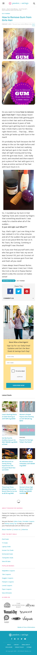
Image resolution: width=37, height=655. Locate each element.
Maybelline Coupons (8, 571)
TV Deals (5, 543)
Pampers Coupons (8, 582)
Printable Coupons (28, 521)
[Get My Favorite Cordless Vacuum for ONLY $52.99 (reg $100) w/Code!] (10, 430)
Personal (22, 437)
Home (3, 9)
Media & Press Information (26, 627)
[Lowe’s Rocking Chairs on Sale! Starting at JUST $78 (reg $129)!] (10, 406)
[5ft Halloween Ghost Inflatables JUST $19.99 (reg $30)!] (27, 453)
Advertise (25, 529)
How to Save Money (12, 9)
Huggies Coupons (7, 578)
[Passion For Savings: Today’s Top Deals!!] (27, 430)
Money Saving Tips (11, 523)
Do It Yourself (23, 9)
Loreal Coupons (7, 585)
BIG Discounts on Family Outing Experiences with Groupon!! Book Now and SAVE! (8, 466)
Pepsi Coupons (7, 589)
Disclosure (9, 647)
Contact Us (16, 529)
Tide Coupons (6, 574)
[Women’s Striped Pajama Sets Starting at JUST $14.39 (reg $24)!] (27, 406)
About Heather (7, 529)
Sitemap (29, 647)
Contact (16, 644)
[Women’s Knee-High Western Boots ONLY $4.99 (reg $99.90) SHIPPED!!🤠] (27, 479)
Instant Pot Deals (8, 550)
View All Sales (6, 561)
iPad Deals (5, 539)
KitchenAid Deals (7, 554)
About (9, 644)
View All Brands (7, 593)
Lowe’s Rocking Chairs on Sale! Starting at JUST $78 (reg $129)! (9, 417)
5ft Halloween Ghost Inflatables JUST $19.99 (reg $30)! (27, 464)
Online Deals (18, 521)
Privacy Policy (19, 647)
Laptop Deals (6, 546)
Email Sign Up (26, 644)
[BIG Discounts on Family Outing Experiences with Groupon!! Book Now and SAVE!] (10, 453)
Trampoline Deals (7, 558)
